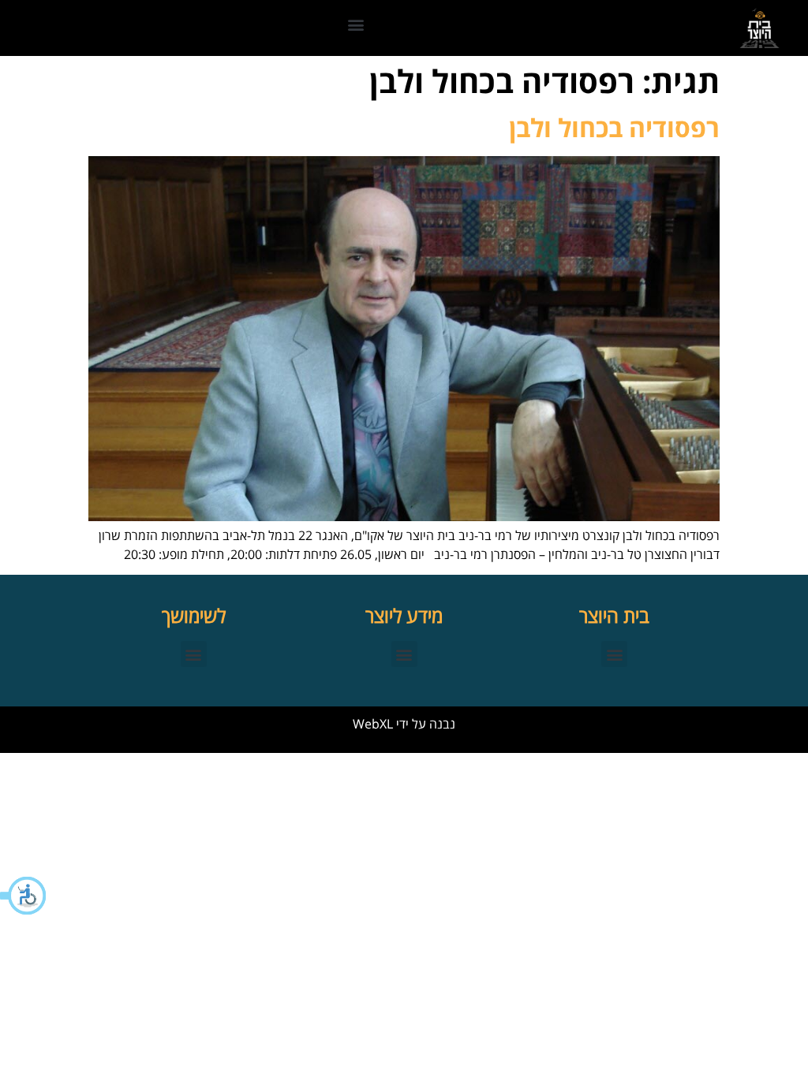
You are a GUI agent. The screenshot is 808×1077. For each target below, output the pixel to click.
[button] (23, 895)
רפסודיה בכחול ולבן (614, 127)
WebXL (373, 723)
